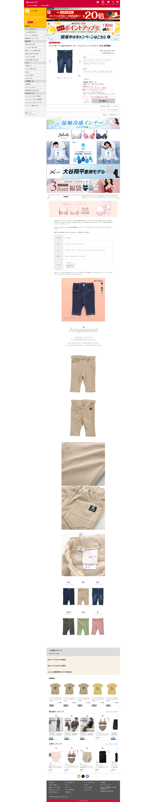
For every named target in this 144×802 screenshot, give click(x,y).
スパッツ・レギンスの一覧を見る (109, 109)
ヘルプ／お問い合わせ (30, 68)
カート (67, 784)
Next (116, 722)
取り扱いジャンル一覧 (54, 789)
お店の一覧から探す (30, 44)
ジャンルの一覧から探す (31, 47)
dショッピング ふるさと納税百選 (33, 99)
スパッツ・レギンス (88, 8)
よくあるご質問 (29, 75)
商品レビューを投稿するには (110, 114)
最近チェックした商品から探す (33, 50)
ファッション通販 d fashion (32, 105)
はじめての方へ (29, 78)
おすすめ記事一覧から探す (32, 60)
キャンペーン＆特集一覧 (31, 35)
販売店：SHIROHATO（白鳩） (107, 50)
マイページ (68, 787)
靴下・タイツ (78, 8)
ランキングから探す (30, 56)
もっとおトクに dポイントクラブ (33, 102)
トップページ (50, 8)
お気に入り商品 (53, 784)
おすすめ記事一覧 (69, 782)
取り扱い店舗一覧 (53, 792)
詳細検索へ (27, 26)
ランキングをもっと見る (111, 711)
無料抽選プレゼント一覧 (31, 38)
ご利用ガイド (28, 65)
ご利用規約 (28, 84)
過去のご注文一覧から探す (32, 53)
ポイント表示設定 (69, 789)
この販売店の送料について (108, 53)
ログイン (30, 113)
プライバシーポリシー (30, 87)
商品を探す (52, 782)
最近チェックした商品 (54, 787)
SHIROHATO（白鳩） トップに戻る (109, 106)
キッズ (71, 8)
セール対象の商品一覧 (30, 32)
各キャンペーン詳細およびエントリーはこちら (94, 89)
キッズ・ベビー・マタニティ (61, 8)
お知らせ (27, 72)
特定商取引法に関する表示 (32, 90)
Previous (50, 722)
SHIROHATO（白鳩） (54, 653)
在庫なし (51, 705)
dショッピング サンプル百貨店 (33, 96)
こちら (66, 796)
